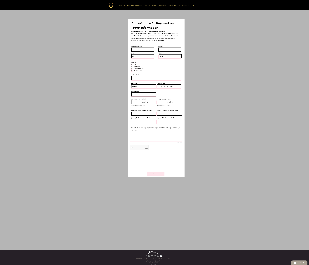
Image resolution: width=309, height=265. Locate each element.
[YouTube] (152, 255)
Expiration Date (135, 83)
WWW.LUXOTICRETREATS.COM (153, 258)
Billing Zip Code (135, 91)
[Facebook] (146, 255)
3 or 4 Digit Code (161, 83)
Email (132, 53)
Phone (160, 53)
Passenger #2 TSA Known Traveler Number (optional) (167, 118)
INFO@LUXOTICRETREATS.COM (154, 259)
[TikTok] (149, 255)
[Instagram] (158, 255)
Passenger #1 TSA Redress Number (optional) (141, 110)
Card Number (134, 74)
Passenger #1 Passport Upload (138, 99)
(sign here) (179, 142)
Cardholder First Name (136, 46)
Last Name (160, 46)
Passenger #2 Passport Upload (164, 99)
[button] (143, 102)
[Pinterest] (155, 255)
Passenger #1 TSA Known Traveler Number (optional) (141, 118)
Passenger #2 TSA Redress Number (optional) (167, 110)
